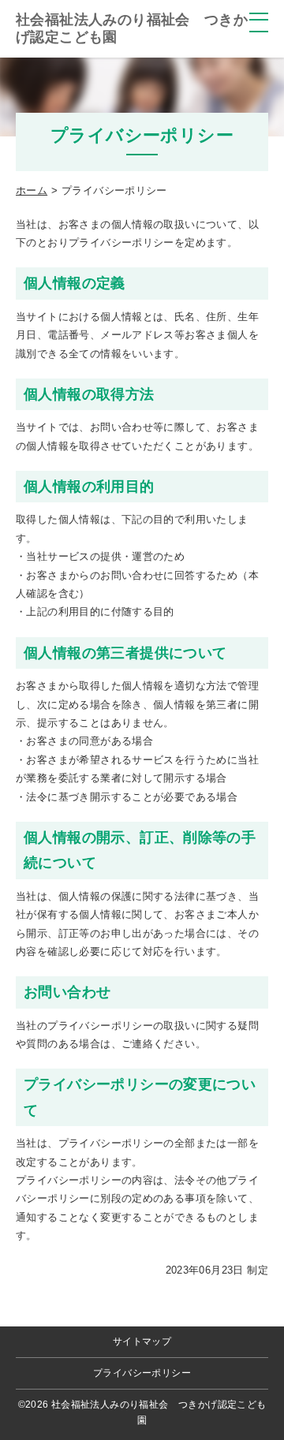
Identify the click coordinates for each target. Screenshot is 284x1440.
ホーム (31, 190)
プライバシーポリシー (142, 1372)
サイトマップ (142, 1341)
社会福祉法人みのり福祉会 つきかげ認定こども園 (132, 28)
